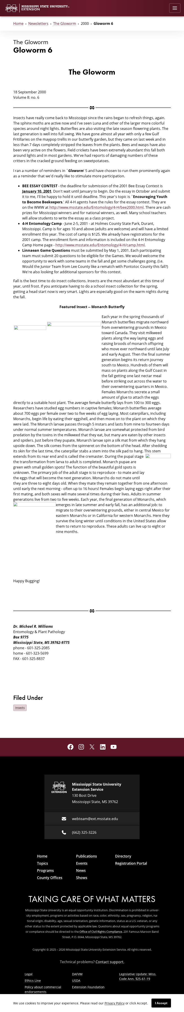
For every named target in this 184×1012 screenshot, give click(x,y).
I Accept (161, 1003)
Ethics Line (33, 980)
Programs (45, 870)
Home (18, 23)
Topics (42, 863)
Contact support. (110, 961)
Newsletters (38, 23)
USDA (76, 980)
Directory (123, 856)
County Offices (49, 877)
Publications (86, 856)
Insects (20, 708)
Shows (81, 877)
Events (82, 863)
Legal (29, 974)
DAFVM (77, 974)
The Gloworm (64, 23)
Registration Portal (131, 863)
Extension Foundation (88, 987)
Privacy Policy (115, 1003)
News (81, 870)
